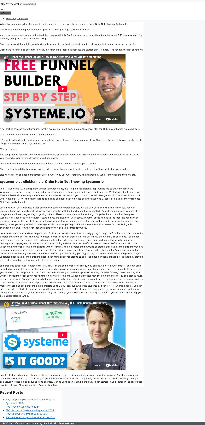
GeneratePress (66, 423)
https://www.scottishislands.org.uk (18, 4)
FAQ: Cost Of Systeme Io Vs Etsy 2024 (27, 413)
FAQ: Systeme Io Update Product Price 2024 (30, 417)
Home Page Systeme (17, 18)
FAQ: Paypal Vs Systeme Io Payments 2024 (30, 410)
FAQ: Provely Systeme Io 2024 (22, 406)
